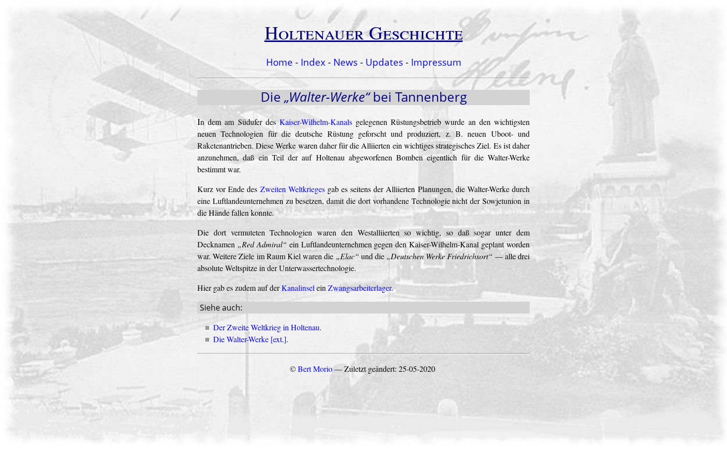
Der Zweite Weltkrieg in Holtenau (266, 327)
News (345, 62)
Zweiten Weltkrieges (292, 189)
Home (279, 62)
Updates (384, 62)
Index (313, 62)
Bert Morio (315, 368)
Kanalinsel (298, 287)
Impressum (436, 62)
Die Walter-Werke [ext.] (249, 339)
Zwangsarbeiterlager (359, 287)
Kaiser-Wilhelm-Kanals (315, 122)
